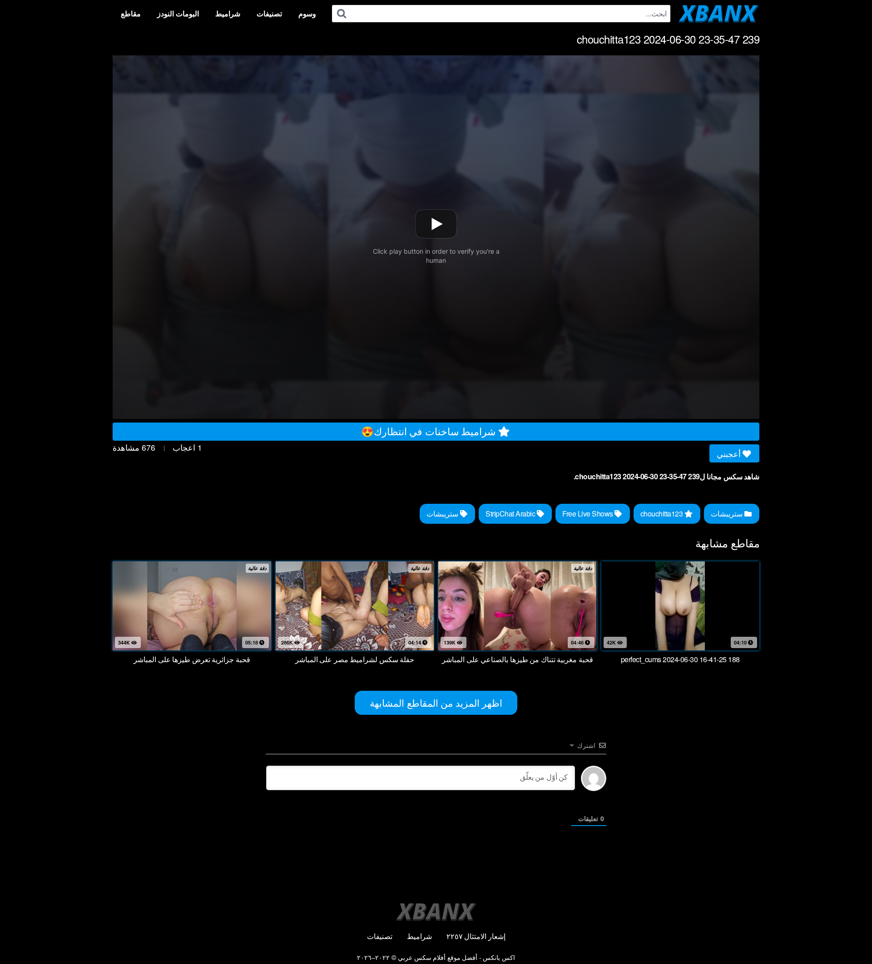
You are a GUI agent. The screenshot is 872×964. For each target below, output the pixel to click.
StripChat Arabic (511, 513)
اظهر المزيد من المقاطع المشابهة (436, 702)
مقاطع (131, 13)
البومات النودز (178, 13)
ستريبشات (727, 513)
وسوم (307, 13)
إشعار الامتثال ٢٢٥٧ (475, 936)
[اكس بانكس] (718, 14)
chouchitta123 (662, 513)
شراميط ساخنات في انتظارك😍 (429, 430)
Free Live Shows (588, 513)
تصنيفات (269, 13)
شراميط (227, 13)
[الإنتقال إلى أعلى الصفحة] (848, 935)
